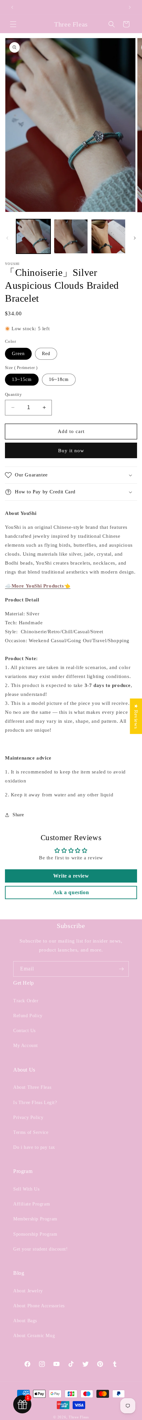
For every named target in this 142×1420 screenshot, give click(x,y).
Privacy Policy (28, 1117)
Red (46, 353)
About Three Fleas (32, 1087)
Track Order (26, 1000)
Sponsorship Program (35, 1234)
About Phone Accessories (39, 1305)
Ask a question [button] (71, 892)
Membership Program (35, 1218)
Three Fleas (79, 1417)
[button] (13, 24)
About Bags (25, 1320)
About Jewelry (28, 1290)
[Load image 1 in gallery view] (33, 236)
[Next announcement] (130, 7)
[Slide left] (7, 238)
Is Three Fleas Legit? (35, 1102)
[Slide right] (134, 238)
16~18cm (59, 379)
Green (18, 353)
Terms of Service (31, 1132)
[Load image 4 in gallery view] (108, 236)
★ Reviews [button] (136, 716)
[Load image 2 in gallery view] (71, 236)
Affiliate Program (31, 1204)
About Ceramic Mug (34, 1335)
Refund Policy (28, 1015)
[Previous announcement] (12, 7)
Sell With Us (26, 1189)
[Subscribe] (121, 969)
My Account (25, 1045)
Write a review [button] (71, 876)
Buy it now (71, 450)
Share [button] (18, 814)
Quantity (13, 394)
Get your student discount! (40, 1249)
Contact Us (24, 1030)
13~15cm (22, 379)
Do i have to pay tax (34, 1147)
